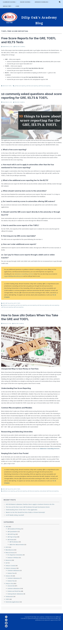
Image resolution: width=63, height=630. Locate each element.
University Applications (12, 602)
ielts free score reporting (32, 85)
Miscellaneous (10, 550)
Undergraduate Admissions (15, 594)
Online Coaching (25, 2)
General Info (11, 586)
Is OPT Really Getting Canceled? (15, 515)
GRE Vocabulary (13, 542)
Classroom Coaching (9, 2)
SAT (7, 563)
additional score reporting (9, 305)
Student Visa (11, 573)
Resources (8, 560)
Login (17, 6)
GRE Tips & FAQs (9, 303)
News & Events (10, 552)
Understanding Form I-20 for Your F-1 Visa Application (21, 509)
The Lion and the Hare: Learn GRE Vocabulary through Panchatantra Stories (28, 507)
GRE (4, 85)
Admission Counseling (41, 2)
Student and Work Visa (14, 591)
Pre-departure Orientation (15, 555)
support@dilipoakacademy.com (13, 276)
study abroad (43, 491)
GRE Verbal (10, 539)
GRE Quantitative (12, 531)
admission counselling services (24, 274)
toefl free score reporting (44, 85)
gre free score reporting (20, 85)
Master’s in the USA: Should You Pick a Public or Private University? (25, 512)
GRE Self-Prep (7, 6)
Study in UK (9, 576)
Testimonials (9, 596)
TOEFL (10, 85)
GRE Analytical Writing (14, 529)
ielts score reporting (54, 305)
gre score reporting (32, 305)
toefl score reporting (18, 307)
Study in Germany (11, 568)
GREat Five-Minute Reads (16, 544)
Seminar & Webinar (13, 557)
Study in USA (9, 583)
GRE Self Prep (11, 534)
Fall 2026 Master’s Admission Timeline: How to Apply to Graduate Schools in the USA (30, 504)
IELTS (6, 85)
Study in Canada (10, 565)
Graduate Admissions (13, 570)
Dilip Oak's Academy (20, 46)
